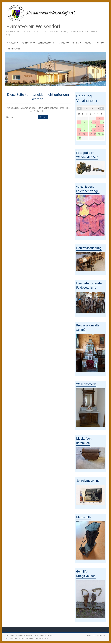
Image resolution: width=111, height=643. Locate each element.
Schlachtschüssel (46, 42)
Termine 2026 (13, 48)
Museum (63, 42)
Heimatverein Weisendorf (33, 26)
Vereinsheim (27, 42)
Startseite (12, 42)
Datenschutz (101, 635)
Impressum (91, 635)
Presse (98, 42)
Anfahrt (87, 42)
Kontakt (75, 42)
